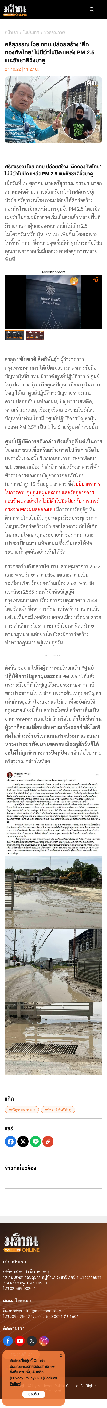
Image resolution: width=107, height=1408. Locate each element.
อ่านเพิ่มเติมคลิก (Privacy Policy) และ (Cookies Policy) (33, 1378)
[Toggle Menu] (101, 9)
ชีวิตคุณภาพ (54, 32)
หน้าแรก (11, 32)
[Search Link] (92, 9)
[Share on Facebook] (10, 1141)
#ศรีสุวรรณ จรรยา (22, 1109)
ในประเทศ (31, 32)
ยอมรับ (33, 1394)
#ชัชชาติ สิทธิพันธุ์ (58, 1109)
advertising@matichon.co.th (37, 1310)
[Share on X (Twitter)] (23, 1141)
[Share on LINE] (35, 1141)
